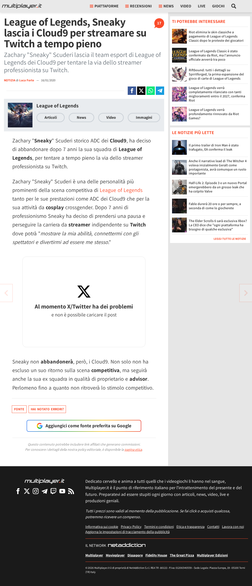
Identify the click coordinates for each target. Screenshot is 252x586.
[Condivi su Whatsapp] (150, 90)
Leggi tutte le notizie (230, 239)
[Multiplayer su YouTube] (62, 491)
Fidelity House (156, 555)
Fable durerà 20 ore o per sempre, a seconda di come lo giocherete (215, 206)
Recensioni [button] (141, 6)
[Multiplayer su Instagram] (36, 491)
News (81, 117)
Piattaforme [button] (106, 6)
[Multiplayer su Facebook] (18, 491)
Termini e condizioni (159, 526)
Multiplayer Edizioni (212, 555)
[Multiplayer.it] (22, 6)
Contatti (213, 526)
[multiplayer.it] (44, 480)
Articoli (51, 117)
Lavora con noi (233, 526)
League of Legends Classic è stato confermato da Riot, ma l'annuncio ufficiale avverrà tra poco (214, 55)
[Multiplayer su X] (27, 491)
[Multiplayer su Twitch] (53, 491)
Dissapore (135, 555)
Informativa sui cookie (101, 526)
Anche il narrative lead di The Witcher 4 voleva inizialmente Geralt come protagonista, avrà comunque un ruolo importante (218, 167)
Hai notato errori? (47, 409)
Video (185, 6)
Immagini (144, 117)
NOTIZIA (9, 80)
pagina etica (133, 449)
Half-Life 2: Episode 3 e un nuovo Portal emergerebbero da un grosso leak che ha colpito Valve (218, 187)
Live (201, 6)
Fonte (19, 409)
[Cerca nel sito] (234, 6)
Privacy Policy (131, 526)
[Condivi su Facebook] (132, 90)
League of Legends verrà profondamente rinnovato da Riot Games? (214, 113)
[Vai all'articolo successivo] (6, 293)
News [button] (168, 6)
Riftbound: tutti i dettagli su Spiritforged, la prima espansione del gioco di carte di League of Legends (216, 74)
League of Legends (57, 105)
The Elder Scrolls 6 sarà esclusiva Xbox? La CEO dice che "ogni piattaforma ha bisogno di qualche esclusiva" (218, 225)
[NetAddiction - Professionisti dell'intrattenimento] (126, 546)
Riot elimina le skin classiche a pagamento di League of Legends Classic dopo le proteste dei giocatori (216, 36)
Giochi (218, 6)
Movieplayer (115, 555)
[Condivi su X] (141, 90)
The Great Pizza (182, 555)
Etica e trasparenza (190, 526)
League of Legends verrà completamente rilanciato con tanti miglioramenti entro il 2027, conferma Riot (217, 94)
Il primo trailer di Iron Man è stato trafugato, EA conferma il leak (214, 147)
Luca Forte (27, 80)
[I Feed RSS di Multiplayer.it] (71, 491)
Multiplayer (94, 555)
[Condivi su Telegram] (160, 90)
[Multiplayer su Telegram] (44, 491)
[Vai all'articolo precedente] (246, 293)
